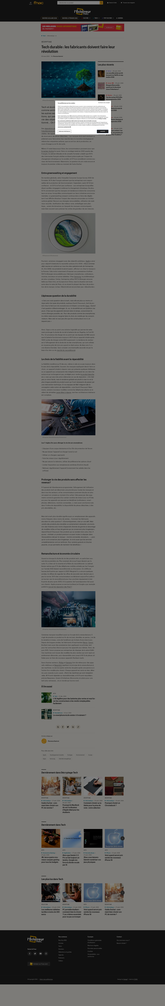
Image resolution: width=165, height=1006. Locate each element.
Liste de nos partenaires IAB (64, 127)
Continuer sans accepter (104, 102)
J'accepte (102, 131)
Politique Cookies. (102, 118)
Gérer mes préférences (64, 131)
